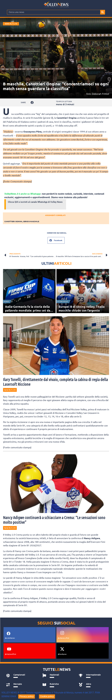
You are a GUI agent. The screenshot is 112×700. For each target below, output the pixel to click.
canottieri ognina (13, 221)
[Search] (102, 12)
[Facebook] (8, 633)
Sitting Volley (62, 301)
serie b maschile (31, 221)
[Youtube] (9, 649)
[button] (32, 102)
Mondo (6, 301)
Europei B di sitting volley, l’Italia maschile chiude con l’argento (82, 308)
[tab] (21, 675)
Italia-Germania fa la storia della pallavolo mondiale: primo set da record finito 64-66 (27, 310)
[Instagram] (62, 633)
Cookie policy (47, 696)
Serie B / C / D (11, 23)
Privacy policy (26, 696)
